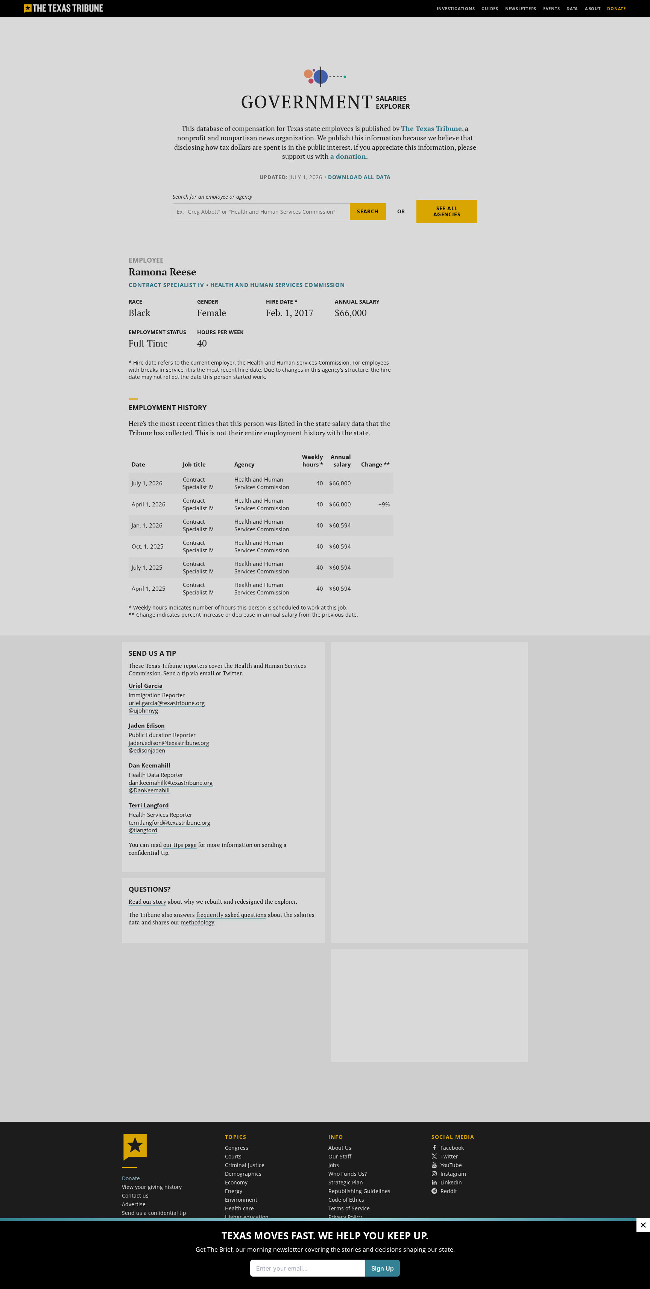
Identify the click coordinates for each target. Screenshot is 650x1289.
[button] (325, 644)
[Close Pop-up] (643, 1225)
